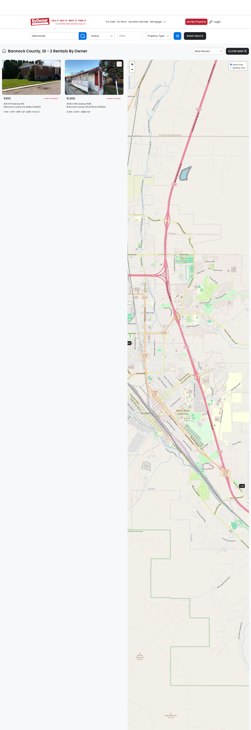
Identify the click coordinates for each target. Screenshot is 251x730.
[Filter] (177, 36)
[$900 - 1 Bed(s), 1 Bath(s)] (132, 346)
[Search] (83, 36)
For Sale (110, 21)
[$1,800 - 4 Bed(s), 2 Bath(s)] (245, 489)
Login (217, 22)
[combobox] (208, 51)
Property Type (156, 36)
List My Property (196, 21)
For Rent (122, 21)
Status (95, 36)
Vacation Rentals (138, 21)
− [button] (132, 69)
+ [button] (132, 64)
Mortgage (156, 21)
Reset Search (195, 36)
